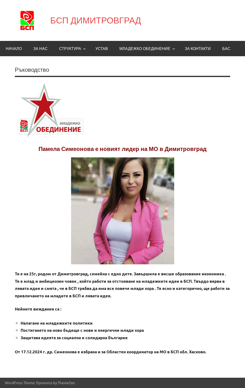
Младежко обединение (144, 48)
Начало (14, 48)
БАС (226, 48)
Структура (70, 48)
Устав (101, 48)
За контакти (198, 48)
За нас (40, 48)
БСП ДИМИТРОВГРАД (95, 20)
